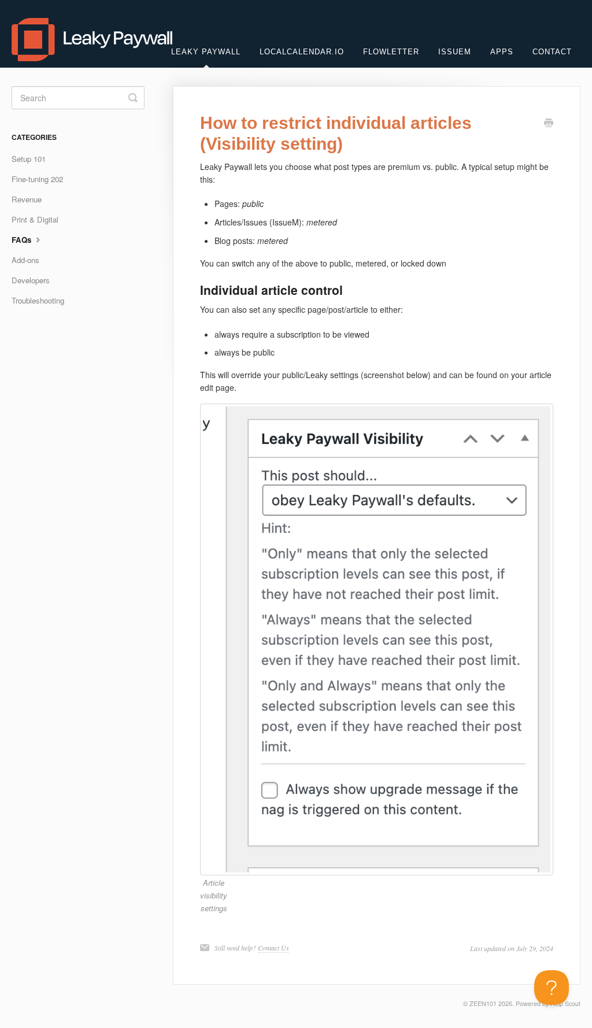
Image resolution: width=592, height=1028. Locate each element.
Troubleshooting (38, 300)
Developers (31, 280)
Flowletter (391, 51)
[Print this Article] (548, 123)
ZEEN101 (483, 1003)
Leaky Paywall (205, 51)
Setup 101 (29, 158)
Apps (501, 51)
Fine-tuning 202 (37, 178)
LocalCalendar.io (302, 51)
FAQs (23, 239)
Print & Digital (35, 219)
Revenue (27, 199)
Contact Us (273, 947)
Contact (552, 51)
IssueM (454, 51)
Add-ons (25, 259)
